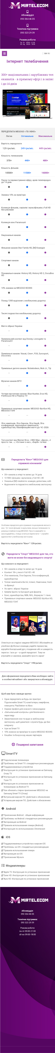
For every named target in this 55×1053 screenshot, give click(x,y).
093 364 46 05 (27, 19)
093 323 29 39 (27, 32)
